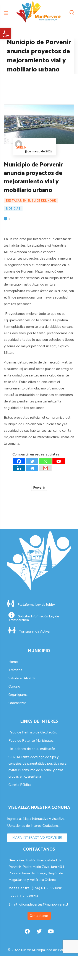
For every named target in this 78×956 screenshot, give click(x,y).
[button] (5, 33)
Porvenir (39, 487)
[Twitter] (32, 461)
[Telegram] (32, 468)
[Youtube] (58, 461)
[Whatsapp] (45, 461)
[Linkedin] (19, 468)
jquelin (20, 147)
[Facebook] (19, 461)
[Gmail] (45, 468)
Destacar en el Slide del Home (31, 201)
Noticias (13, 209)
